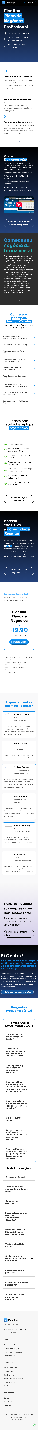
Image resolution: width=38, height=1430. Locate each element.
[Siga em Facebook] (5, 1324)
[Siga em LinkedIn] (13, 1324)
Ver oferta (30, 3)
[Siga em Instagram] (9, 1324)
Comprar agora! (19, 642)
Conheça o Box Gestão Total (17, 933)
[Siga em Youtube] (17, 1324)
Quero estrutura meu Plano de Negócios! (19, 223)
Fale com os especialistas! (18, 992)
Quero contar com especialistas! (19, 571)
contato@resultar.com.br (16, 1329)
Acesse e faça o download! (19, 499)
